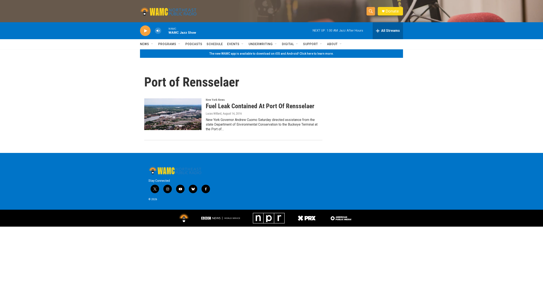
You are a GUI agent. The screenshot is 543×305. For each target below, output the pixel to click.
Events (233, 44)
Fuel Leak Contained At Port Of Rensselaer (260, 106)
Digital (288, 44)
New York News (215, 99)
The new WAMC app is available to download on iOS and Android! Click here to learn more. (271, 53)
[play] (145, 30)
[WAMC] (184, 218)
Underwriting (261, 44)
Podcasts (193, 44)
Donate (392, 11)
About (332, 44)
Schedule (215, 44)
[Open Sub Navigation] (152, 44)
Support (310, 44)
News (144, 44)
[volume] (158, 31)
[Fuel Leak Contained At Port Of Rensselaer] (173, 114)
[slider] (164, 30)
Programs (167, 44)
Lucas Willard (213, 113)
